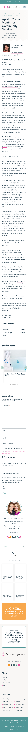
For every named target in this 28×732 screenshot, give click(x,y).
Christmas (19, 710)
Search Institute (7, 81)
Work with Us (20, 726)
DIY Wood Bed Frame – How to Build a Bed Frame (20, 577)
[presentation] (15, 361)
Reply (4, 493)
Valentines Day (20, 699)
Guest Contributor (10, 33)
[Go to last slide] (2, 367)
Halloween (6, 710)
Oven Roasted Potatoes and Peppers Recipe (7, 597)
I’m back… (23, 331)
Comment (6, 405)
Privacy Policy (14, 730)
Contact (5, 685)
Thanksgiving (20, 707)
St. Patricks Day (8, 702)
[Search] (23, 546)
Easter (18, 702)
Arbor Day (20, 281)
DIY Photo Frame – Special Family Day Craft (20, 597)
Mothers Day (7, 704)
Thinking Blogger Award (7, 332)
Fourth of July (20, 704)
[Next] (25, 367)
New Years (6, 699)
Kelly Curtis (7, 64)
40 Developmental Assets (10, 86)
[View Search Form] (3, 7)
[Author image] (3, 33)
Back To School (8, 707)
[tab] (10, 384)
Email (5, 438)
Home (5, 677)
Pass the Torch (6, 317)
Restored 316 (14, 723)
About (5, 680)
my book (19, 113)
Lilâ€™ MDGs (11, 195)
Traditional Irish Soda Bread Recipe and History (7, 577)
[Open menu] (24, 7)
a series (8, 257)
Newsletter (6, 683)
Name (5, 430)
